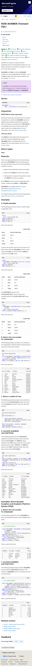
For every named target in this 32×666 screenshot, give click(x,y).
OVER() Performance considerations (13, 196)
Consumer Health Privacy (21, 661)
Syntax (4, 37)
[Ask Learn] (27, 19)
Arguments (5, 39)
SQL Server (12, 19)
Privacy (10, 661)
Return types (5, 41)
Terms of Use (4, 664)
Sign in (29, 16)
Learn (2, 19)
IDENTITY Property (13, 90)
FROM (24, 118)
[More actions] (29, 19)
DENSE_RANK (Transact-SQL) (12, 628)
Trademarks (12, 664)
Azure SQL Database (24, 49)
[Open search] (25, 16)
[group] (16, 106)
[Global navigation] (1, 16)
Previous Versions (14, 659)
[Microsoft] (16, 16)
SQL (7, 19)
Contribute (4, 661)
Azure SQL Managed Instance (11, 51)
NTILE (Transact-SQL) (10, 630)
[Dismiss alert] (29, 2)
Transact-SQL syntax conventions (12, 95)
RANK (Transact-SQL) (10, 626)
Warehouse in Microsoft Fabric (16, 57)
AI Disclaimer (4, 659)
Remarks (4, 43)
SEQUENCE (25, 90)
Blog (21, 659)
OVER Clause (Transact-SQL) (18, 130)
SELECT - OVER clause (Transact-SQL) (14, 624)
